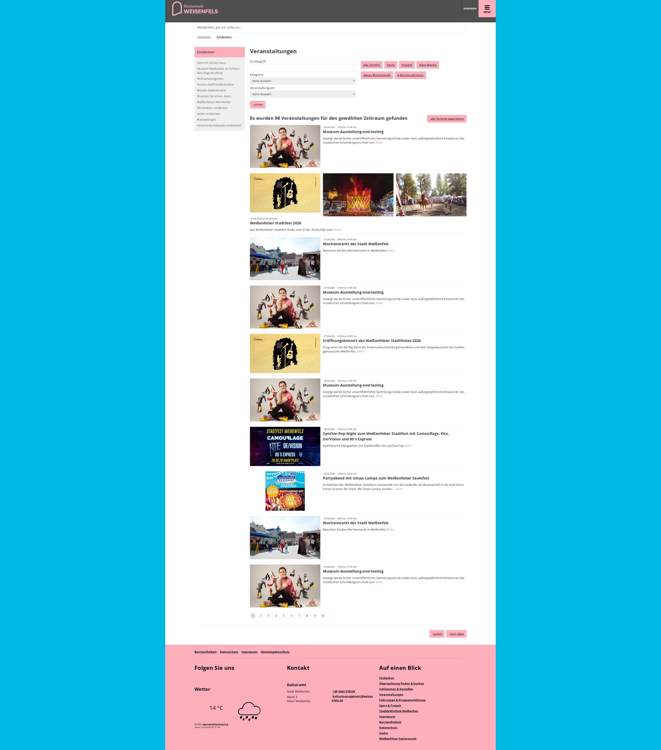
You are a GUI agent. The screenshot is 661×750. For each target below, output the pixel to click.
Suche (383, 733)
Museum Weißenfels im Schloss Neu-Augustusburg (218, 71)
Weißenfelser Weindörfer (214, 102)
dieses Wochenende (376, 75)
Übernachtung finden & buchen (401, 683)
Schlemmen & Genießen (396, 689)
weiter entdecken (208, 114)
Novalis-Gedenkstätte (211, 90)
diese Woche (427, 65)
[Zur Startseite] (246, 8)
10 (322, 616)
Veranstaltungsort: (262, 88)
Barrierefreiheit (206, 652)
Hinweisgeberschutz (275, 652)
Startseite (204, 37)
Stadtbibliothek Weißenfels (398, 711)
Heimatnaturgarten (210, 79)
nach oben (457, 634)
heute (391, 65)
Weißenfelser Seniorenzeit (397, 739)
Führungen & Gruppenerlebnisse (402, 700)
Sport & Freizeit (390, 705)
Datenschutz (229, 652)
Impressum (250, 652)
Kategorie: (257, 75)
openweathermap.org (215, 724)
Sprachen (470, 8)
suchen (258, 105)
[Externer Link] (198, 677)
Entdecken (224, 37)
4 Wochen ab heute (410, 75)
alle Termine (371, 65)
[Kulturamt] (330, 693)
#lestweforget (206, 120)
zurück (437, 634)
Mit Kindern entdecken (212, 108)
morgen (407, 65)
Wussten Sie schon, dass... (214, 96)
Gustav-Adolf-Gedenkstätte (215, 84)
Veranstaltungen (391, 694)
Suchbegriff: (258, 61)
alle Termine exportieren (447, 119)
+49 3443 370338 (343, 691)
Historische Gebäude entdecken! (219, 125)
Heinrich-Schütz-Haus (211, 63)
